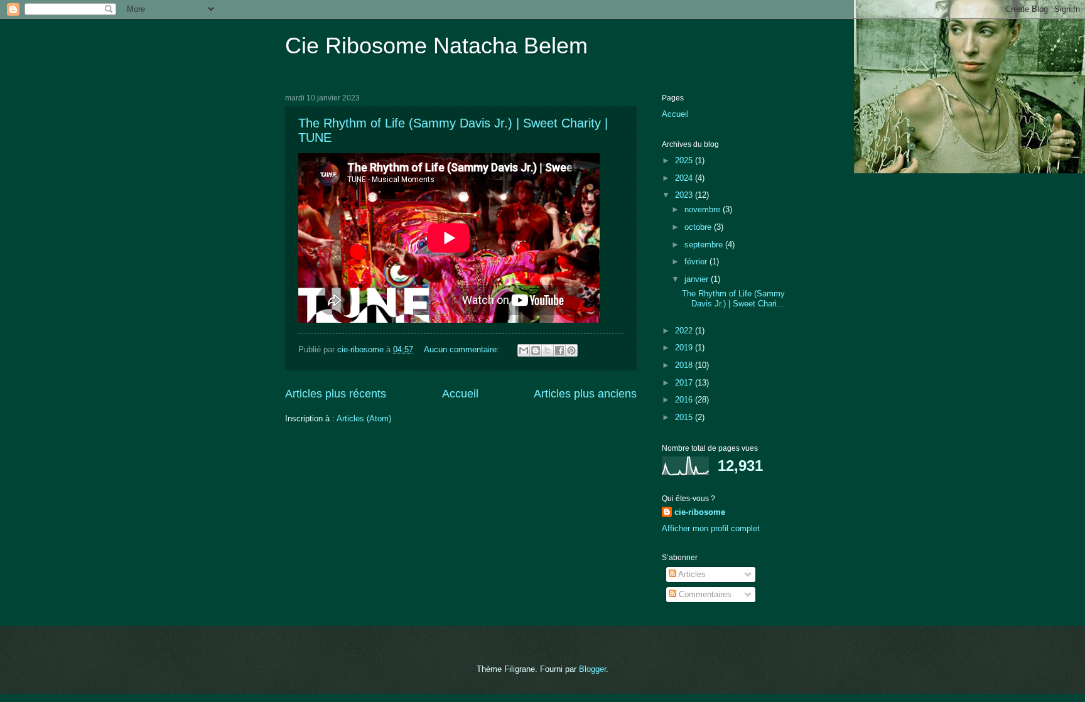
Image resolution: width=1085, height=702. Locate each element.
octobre (699, 227)
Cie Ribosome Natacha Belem (436, 45)
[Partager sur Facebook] (559, 350)
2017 (685, 382)
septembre (704, 244)
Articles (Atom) (364, 418)
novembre (703, 209)
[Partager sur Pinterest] (571, 350)
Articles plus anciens (585, 393)
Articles (691, 574)
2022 (685, 330)
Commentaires (703, 594)
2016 (685, 399)
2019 (685, 347)
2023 (685, 195)
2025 (685, 160)
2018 (685, 365)
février (697, 261)
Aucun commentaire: (463, 349)
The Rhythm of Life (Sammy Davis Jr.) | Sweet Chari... (733, 298)
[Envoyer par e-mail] (523, 350)
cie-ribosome (699, 512)
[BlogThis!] (535, 350)
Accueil (460, 393)
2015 (685, 417)
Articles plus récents (335, 393)
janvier (697, 279)
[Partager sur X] (547, 350)
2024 (685, 178)
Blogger (592, 669)
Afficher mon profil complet (711, 528)
